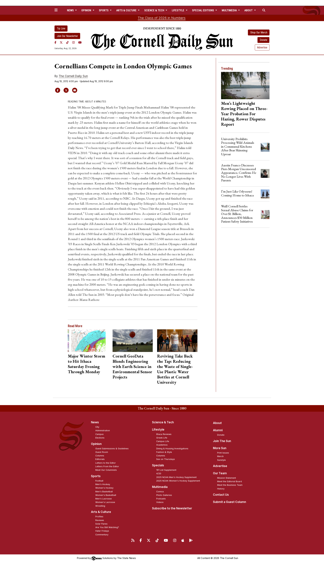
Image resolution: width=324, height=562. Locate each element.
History (220, 488)
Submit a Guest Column (229, 502)
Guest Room (101, 452)
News (95, 422)
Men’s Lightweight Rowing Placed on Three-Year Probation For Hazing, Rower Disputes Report (244, 114)
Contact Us (221, 494)
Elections (99, 437)
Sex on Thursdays (165, 459)
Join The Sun (222, 441)
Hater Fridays (102, 531)
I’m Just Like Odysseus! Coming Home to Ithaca (237, 193)
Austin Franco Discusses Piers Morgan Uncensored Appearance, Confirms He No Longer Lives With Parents (238, 173)
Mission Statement (226, 478)
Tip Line (61, 28)
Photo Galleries (164, 495)
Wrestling (100, 506)
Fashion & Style (164, 452)
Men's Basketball (104, 491)
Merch (220, 456)
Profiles (99, 516)
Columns (99, 455)
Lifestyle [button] (178, 10)
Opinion (96, 444)
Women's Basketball (105, 495)
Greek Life (161, 437)
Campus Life (162, 441)
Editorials (100, 459)
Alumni (218, 430)
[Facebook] (55, 42)
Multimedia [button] (229, 10)
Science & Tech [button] (154, 10)
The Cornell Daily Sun (73, 76)
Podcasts (161, 498)
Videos (160, 502)
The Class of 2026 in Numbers (161, 18)
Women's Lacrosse (105, 502)
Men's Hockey (102, 484)
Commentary (101, 534)
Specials (158, 465)
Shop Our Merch (258, 32)
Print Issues (223, 452)
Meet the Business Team (229, 485)
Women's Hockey (104, 488)
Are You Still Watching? (107, 527)
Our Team (220, 473)
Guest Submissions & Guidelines (112, 448)
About (217, 423)
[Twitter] (61, 42)
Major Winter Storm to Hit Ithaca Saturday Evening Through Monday (86, 363)
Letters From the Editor (107, 466)
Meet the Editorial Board (229, 481)
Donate (263, 40)
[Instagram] (73, 42)
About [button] (248, 10)
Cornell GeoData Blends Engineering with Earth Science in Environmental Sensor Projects (132, 366)
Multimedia (160, 487)
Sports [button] (104, 10)
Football (99, 480)
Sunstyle (221, 460)
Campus (99, 434)
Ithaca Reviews (163, 434)
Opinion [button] (86, 10)
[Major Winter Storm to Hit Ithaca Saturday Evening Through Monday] (88, 340)
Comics (160, 491)
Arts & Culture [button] (126, 10)
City (97, 427)
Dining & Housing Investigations (172, 448)
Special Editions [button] (203, 10)
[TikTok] (67, 42)
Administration (102, 430)
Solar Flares (101, 524)
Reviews (99, 520)
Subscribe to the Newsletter (172, 508)
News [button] (70, 10)
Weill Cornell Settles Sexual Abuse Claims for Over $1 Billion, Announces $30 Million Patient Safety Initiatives (237, 214)
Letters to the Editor (105, 463)
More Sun (219, 448)
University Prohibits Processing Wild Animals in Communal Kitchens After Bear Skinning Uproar (237, 146)
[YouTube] (80, 42)
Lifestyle (158, 429)
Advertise (262, 47)
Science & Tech (163, 422)
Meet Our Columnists (106, 470)
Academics (162, 445)
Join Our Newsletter (67, 36)
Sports (96, 476)
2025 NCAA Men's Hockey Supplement (176, 477)
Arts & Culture (101, 512)
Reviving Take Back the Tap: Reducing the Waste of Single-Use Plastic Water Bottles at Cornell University (175, 369)
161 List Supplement (166, 470)
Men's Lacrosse (103, 498)
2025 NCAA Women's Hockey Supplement (178, 480)
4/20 (158, 473)
